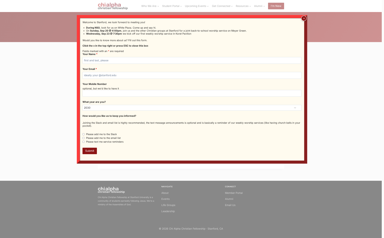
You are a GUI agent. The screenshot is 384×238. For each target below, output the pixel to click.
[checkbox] (83, 134)
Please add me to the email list (103, 137)
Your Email (89, 68)
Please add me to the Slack (101, 134)
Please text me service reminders (104, 141)
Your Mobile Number (94, 83)
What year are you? (94, 101)
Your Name (90, 54)
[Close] (304, 18)
